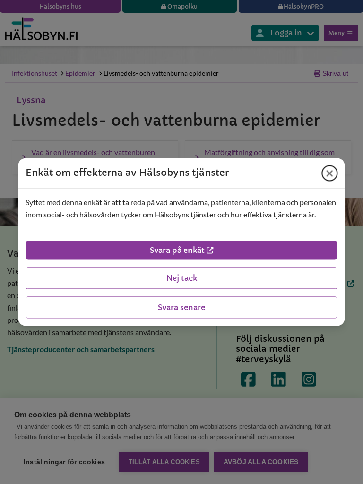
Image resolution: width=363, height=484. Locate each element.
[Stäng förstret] (329, 173)
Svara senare (181, 307)
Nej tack (181, 278)
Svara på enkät (177, 250)
